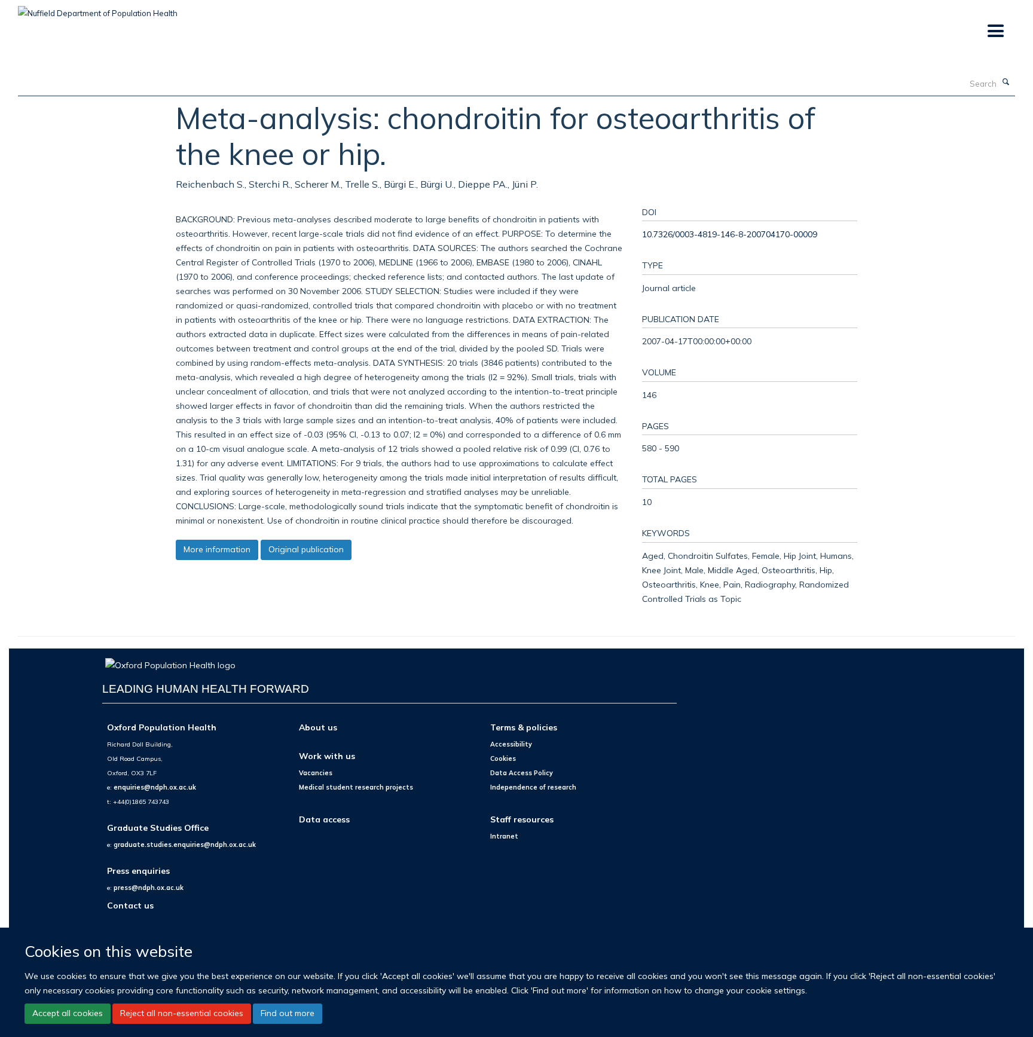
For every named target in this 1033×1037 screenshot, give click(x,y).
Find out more (287, 1013)
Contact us (130, 905)
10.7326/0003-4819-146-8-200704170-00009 (729, 234)
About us (318, 727)
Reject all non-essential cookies (181, 1013)
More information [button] (217, 549)
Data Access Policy (521, 773)
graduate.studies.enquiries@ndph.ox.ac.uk (185, 844)
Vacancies (315, 773)
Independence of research (533, 787)
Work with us (327, 756)
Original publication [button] (306, 549)
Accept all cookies (67, 1013)
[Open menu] (995, 31)
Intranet (504, 836)
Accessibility (511, 744)
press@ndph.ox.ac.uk (149, 887)
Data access (324, 819)
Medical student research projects (356, 787)
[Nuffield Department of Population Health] (98, 9)
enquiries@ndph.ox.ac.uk (155, 787)
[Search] (1006, 82)
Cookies (503, 758)
